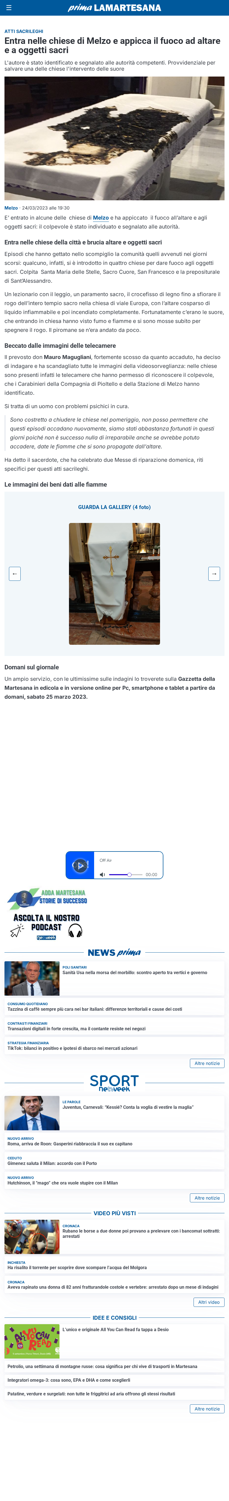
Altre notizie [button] (207, 1063)
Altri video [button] (209, 1302)
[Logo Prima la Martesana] (114, 8)
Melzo (101, 217)
